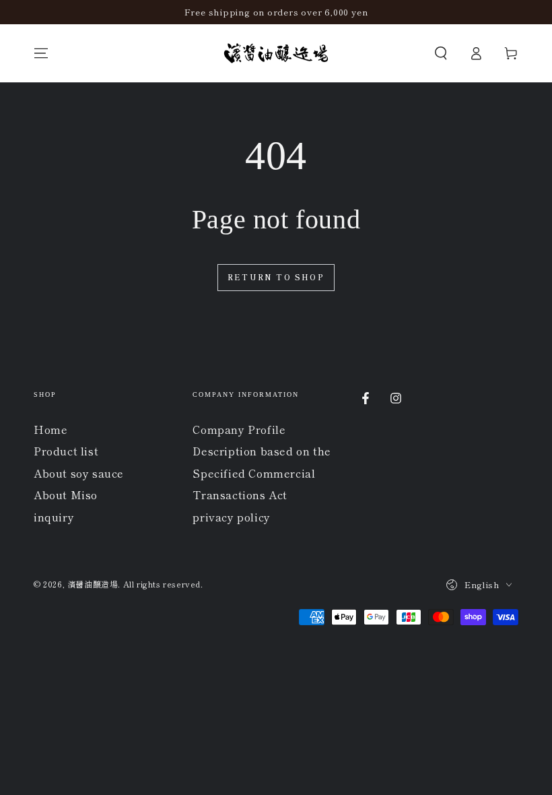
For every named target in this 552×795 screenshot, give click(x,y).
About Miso (66, 494)
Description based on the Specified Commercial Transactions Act (262, 473)
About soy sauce (79, 473)
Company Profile (239, 429)
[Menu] (41, 53)
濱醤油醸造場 (92, 584)
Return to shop (276, 277)
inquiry (54, 517)
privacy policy (231, 517)
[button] (440, 53)
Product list (66, 451)
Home (50, 429)
